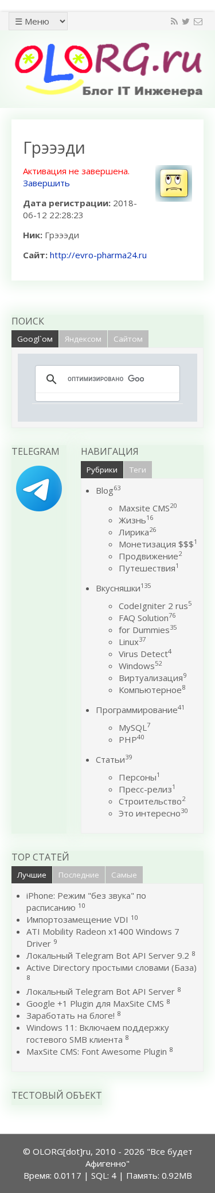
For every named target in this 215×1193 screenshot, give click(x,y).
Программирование (140, 709)
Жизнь (136, 520)
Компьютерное (152, 689)
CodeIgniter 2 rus (155, 605)
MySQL (134, 727)
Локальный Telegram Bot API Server (100, 991)
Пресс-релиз (147, 789)
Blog (108, 490)
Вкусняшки (123, 588)
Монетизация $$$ (158, 544)
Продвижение (150, 556)
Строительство (152, 801)
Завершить (46, 183)
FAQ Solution (147, 617)
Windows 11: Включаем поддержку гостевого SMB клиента (97, 1033)
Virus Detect (145, 653)
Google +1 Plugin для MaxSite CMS (95, 1003)
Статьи (114, 759)
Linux (132, 641)
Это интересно (153, 813)
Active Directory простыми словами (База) (111, 967)
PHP (131, 739)
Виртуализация (152, 677)
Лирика (137, 532)
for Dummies (148, 629)
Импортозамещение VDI (77, 919)
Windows (140, 665)
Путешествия (149, 568)
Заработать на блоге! (70, 1015)
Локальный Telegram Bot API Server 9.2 (107, 955)
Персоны (139, 777)
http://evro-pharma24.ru (98, 255)
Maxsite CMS (148, 508)
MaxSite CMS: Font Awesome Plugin (96, 1051)
